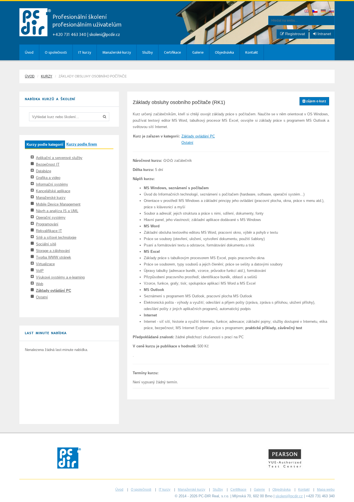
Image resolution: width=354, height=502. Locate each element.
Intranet (323, 34)
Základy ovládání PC (53, 290)
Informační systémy (52, 184)
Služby (147, 52)
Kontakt (251, 52)
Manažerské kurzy (116, 52)
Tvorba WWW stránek (53, 257)
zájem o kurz (315, 101)
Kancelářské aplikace (53, 191)
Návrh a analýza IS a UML (57, 211)
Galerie (198, 52)
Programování (47, 224)
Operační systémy (51, 217)
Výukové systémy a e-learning (60, 277)
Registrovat (294, 34)
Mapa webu (326, 489)
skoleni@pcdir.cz (104, 34)
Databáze (43, 171)
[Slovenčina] (332, 11)
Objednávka (224, 52)
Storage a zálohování (53, 251)
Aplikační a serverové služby (59, 158)
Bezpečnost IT (47, 164)
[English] (307, 11)
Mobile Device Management (58, 204)
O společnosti (56, 52)
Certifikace (172, 52)
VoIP (40, 271)
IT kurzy (84, 52)
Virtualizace (45, 264)
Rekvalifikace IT (49, 231)
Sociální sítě (46, 244)
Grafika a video (48, 178)
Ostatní (42, 297)
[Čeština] (315, 11)
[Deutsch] (323, 11)
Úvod (29, 52)
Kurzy (46, 76)
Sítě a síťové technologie (56, 237)
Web (39, 284)
